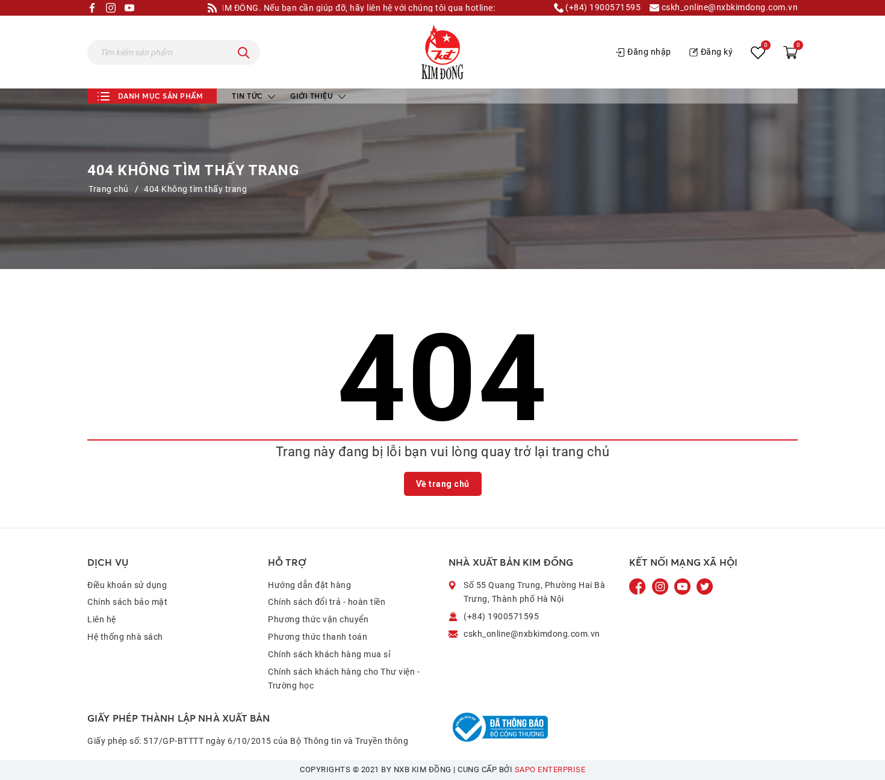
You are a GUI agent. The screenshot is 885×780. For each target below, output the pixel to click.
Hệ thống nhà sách (125, 637)
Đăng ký (717, 52)
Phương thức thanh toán (317, 637)
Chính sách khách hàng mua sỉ (329, 654)
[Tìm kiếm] (244, 52)
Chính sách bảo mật (127, 602)
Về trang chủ (443, 484)
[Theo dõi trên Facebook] (638, 585)
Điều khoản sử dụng (127, 585)
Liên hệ (101, 619)
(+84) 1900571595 (602, 7)
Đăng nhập (649, 52)
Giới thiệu (312, 96)
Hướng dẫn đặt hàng (309, 585)
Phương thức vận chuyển (318, 619)
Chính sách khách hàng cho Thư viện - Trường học (344, 679)
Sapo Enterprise (550, 769)
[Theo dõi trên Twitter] (704, 585)
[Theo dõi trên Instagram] (661, 585)
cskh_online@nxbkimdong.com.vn (728, 7)
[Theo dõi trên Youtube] (683, 585)
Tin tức (248, 96)
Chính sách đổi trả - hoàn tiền (326, 602)
